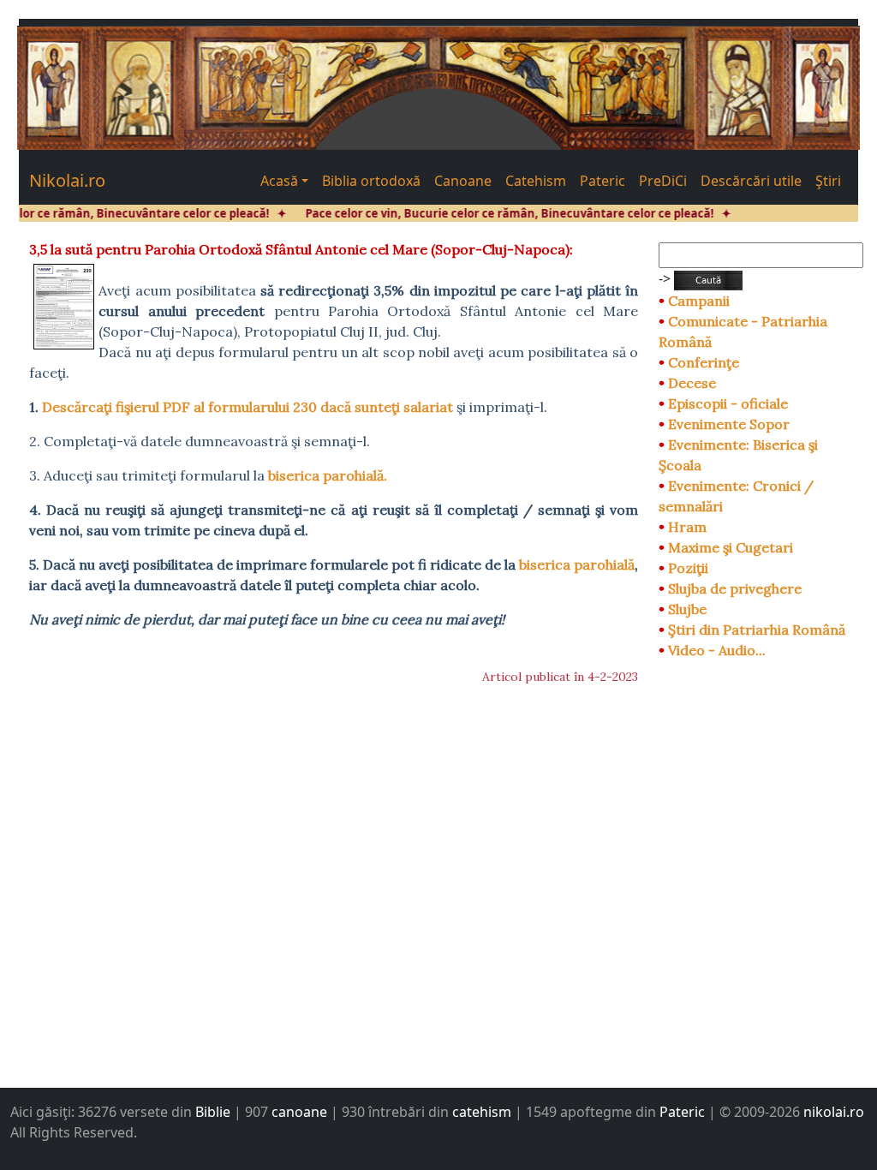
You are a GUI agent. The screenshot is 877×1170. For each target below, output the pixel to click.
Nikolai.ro (67, 180)
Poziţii (688, 567)
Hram (687, 526)
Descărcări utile (751, 180)
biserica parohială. (327, 475)
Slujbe (687, 609)
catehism (481, 1111)
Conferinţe (703, 362)
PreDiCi (663, 180)
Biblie (212, 1111)
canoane (299, 1111)
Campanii (699, 300)
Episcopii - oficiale (728, 403)
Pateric (602, 180)
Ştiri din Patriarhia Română (756, 629)
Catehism (535, 180)
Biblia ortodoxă (371, 180)
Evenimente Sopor (729, 424)
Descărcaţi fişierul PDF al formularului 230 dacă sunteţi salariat (247, 406)
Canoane (463, 180)
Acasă (279, 180)
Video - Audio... (717, 650)
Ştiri (828, 180)
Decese (692, 382)
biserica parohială (577, 564)
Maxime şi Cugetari (730, 547)
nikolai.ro (833, 1111)
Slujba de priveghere (735, 588)
